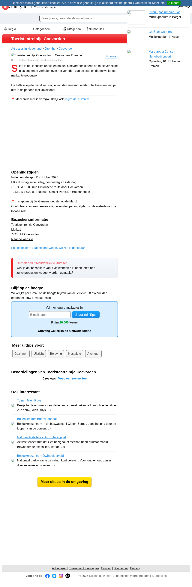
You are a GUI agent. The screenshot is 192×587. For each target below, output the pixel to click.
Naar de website (22, 239)
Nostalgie (74, 353)
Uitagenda (73, 29)
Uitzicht (39, 353)
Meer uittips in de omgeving (64, 482)
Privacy (135, 568)
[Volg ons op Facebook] (47, 575)
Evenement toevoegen (84, 568)
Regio (11, 29)
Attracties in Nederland (26, 48)
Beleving (56, 353)
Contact (106, 568)
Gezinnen (20, 353)
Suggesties (159, 575)
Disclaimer (121, 568)
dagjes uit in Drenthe (76, 99)
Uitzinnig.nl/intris (100, 575)
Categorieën (41, 29)
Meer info (158, 3)
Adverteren (59, 568)
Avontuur (93, 353)
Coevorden (66, 48)
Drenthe (50, 48)
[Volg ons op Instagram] (61, 575)
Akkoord (173, 3)
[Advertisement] (42, 140)
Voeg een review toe (72, 378)
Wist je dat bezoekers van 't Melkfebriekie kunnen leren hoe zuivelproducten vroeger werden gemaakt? (55, 267)
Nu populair (96, 29)
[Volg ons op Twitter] (54, 575)
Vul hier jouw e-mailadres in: (64, 307)
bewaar (112, 56)
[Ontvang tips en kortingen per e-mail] (67, 575)
